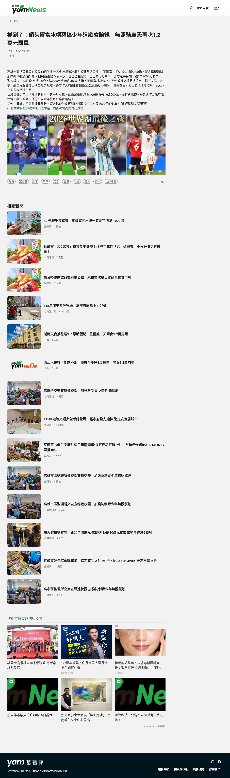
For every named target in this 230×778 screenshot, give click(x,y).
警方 (87, 181)
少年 (35, 181)
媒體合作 (214, 769)
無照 (56, 181)
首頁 (9, 21)
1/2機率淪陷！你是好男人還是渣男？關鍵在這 (84, 665)
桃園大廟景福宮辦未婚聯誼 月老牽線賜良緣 (31, 665)
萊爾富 (23, 181)
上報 (10, 50)
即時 (16, 21)
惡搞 (66, 181)
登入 (217, 8)
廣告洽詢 (198, 769)
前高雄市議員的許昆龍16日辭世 (30, 715)
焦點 (11, 181)
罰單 (97, 181)
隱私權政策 (181, 769)
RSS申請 (203, 8)
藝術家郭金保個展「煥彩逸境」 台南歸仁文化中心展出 (86, 717)
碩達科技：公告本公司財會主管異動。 (139, 717)
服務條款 (163, 769)
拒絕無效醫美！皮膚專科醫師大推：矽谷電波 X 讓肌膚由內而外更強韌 (139, 665)
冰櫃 (76, 181)
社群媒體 (110, 181)
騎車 (45, 181)
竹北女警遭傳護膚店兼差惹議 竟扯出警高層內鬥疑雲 (47, 108)
